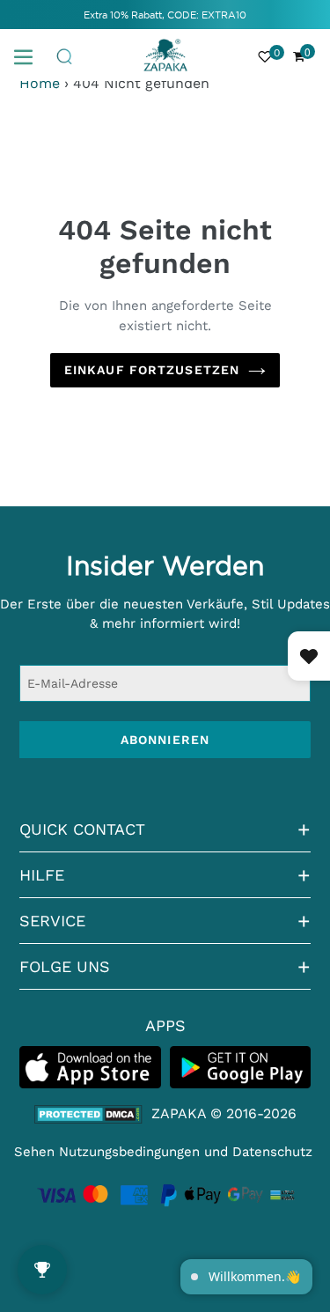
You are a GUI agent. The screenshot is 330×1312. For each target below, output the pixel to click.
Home (39, 83)
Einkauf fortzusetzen (151, 370)
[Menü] (30, 55)
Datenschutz (272, 1152)
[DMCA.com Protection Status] (88, 1114)
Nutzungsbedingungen (129, 1152)
